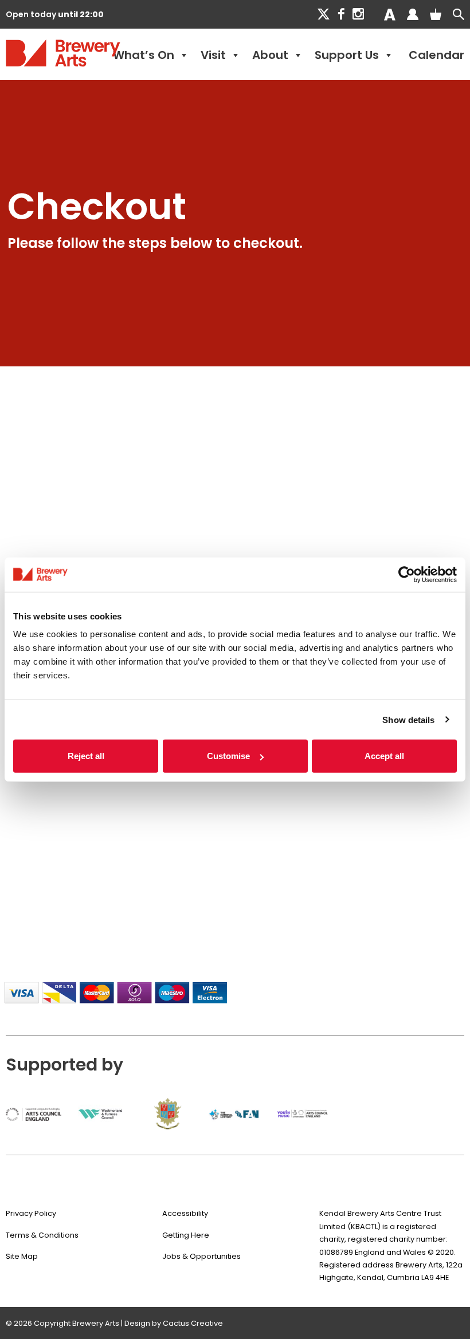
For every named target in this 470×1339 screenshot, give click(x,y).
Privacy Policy (31, 1213)
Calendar (436, 55)
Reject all (86, 756)
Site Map (22, 1256)
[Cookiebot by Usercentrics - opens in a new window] (407, 574)
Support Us (347, 55)
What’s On (143, 55)
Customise (228, 756)
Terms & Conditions (42, 1235)
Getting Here (185, 1235)
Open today (55, 14)
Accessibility (185, 1213)
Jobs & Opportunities (201, 1256)
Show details (408, 719)
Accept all (384, 756)
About (270, 55)
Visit (213, 55)
